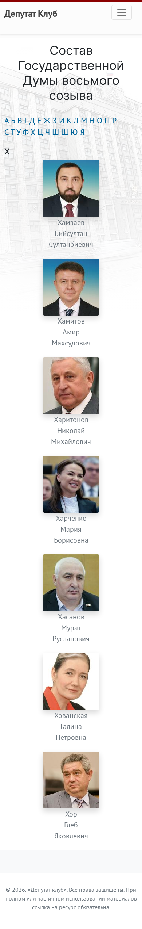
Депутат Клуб (30, 13)
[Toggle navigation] (121, 12)
